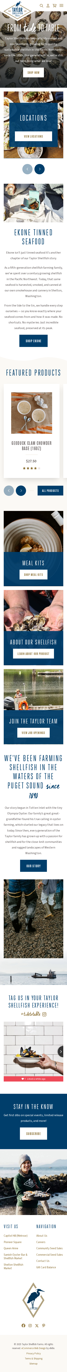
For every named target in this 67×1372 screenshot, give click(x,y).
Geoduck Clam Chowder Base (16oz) (32, 445)
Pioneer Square (13, 1242)
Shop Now (33, 72)
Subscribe (36, 1133)
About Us (41, 1236)
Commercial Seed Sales (49, 1255)
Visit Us (11, 1226)
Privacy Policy (33, 1353)
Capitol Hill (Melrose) (16, 1236)
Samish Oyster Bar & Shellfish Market (15, 1256)
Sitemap (33, 1363)
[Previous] (27, 169)
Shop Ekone (37, 341)
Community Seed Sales (49, 1248)
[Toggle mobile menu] (61, 5)
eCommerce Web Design (33, 1348)
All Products (50, 490)
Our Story (33, 866)
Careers (40, 1242)
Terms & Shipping (33, 1358)
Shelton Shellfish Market (13, 1266)
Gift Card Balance (46, 1267)
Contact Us (43, 1261)
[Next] (39, 169)
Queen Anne (11, 1248)
